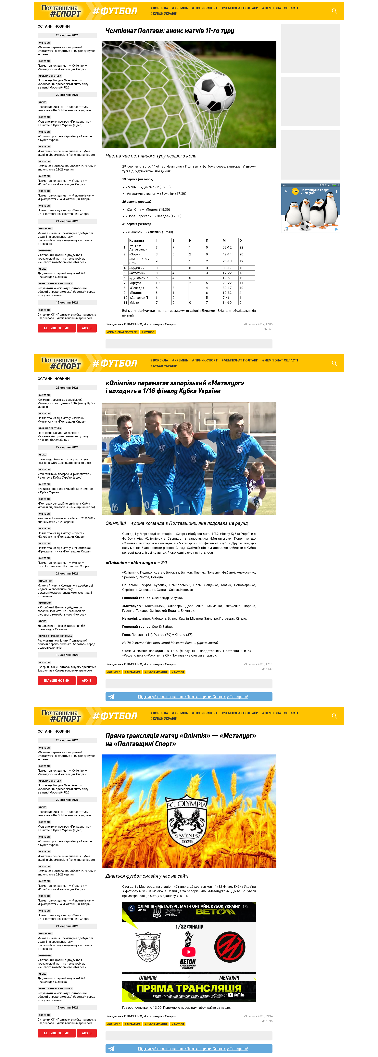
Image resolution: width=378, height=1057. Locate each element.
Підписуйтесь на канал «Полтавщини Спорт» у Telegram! (193, 696)
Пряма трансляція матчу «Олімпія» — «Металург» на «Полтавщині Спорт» (62, 67)
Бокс (43, 102)
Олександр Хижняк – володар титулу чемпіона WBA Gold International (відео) (64, 108)
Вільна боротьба (50, 76)
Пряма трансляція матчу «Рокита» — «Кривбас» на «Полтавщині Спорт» (62, 182)
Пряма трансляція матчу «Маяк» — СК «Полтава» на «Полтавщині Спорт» (63, 212)
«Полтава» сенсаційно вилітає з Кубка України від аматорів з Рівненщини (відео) (66, 152)
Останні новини (54, 26)
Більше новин (56, 328)
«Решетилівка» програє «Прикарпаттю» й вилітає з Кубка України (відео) (64, 123)
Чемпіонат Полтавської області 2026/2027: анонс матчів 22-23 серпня (67, 167)
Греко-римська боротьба (56, 283)
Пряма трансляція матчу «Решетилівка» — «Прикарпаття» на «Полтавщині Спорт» (66, 197)
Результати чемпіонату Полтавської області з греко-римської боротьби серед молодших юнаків (66, 291)
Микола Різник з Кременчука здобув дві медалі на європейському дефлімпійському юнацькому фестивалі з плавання (65, 238)
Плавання (46, 228)
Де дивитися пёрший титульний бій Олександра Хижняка (61, 275)
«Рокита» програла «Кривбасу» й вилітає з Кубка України (65, 138)
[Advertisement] (310, 48)
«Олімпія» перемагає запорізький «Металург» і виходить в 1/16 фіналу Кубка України (66, 51)
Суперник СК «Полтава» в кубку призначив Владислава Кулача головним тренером (67, 316)
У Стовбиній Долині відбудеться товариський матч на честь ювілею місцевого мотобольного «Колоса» (62, 258)
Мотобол (45, 250)
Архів (87, 328)
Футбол (118, 11)
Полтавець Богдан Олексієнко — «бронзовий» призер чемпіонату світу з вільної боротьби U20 (63, 84)
